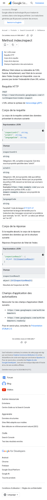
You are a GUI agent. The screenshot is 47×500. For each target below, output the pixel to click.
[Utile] (28, 35)
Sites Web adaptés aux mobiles (14, 422)
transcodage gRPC (34, 103)
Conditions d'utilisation (11, 488)
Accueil (4, 30)
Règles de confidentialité (32, 488)
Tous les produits (8, 478)
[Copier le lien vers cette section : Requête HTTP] (21, 86)
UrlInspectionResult (23, 259)
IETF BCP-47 (29, 208)
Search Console (8, 437)
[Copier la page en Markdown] (13, 45)
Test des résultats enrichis (12, 441)
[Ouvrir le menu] (4, 3)
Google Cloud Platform (11, 470)
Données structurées (10, 418)
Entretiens (6, 403)
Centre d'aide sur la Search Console (16, 407)
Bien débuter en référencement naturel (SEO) (20, 426)
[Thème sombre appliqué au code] (43, 131)
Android (5, 458)
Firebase (5, 466)
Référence (41, 30)
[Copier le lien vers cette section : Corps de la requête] (27, 110)
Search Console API (25, 3)
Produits (14, 30)
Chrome (5, 462)
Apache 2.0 (40, 357)
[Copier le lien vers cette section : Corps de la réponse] (28, 226)
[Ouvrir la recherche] (31, 3)
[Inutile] (31, 35)
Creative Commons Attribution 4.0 (25, 355)
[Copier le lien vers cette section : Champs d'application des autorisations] (19, 296)
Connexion (39, 3)
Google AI (6, 474)
